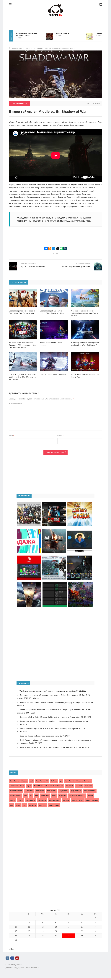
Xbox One (42, 805)
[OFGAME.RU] (55, 6)
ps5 (36, 795)
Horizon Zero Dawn (17, 786)
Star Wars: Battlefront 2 (77, 795)
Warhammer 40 (54, 800)
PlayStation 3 (51, 790)
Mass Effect (38, 786)
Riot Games (45, 795)
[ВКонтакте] (46, 248)
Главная (14, 48)
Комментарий (16, 403)
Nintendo (88, 786)
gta (61, 781)
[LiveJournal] (65, 248)
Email (60, 436)
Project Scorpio (15, 795)
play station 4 (76, 790)
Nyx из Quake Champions (33, 266)
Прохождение (54, 805)
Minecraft (79, 786)
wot (11, 805)
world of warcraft (92, 800)
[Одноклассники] (49, 248)
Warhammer (42, 800)
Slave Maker (88, 33)
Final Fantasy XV (42, 781)
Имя (11, 436)
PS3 (25, 795)
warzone (66, 800)
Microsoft (69, 786)
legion (29, 786)
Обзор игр (32, 48)
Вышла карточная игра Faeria (76, 266)
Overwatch (29, 790)
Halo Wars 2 (69, 781)
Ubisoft (20, 800)
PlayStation (40, 790)
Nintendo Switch (16, 790)
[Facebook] (12, 958)
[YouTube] (17, 958)
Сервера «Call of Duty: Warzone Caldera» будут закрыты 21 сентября (50, 717)
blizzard (24, 781)
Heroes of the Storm (83, 781)
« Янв (11, 949)
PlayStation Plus (89, 790)
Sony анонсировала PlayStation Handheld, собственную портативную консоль (53, 721)
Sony (54, 795)
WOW (18, 805)
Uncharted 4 (30, 800)
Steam (90, 795)
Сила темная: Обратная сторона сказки (13, 34)
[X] (57, 248)
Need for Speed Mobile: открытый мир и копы (39, 736)
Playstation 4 (63, 790)
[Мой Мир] (53, 248)
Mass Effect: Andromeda (54, 786)
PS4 (31, 795)
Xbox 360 (32, 805)
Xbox (24, 805)
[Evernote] (61, 248)
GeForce (54, 781)
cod (31, 781)
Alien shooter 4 (49, 33)
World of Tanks (77, 800)
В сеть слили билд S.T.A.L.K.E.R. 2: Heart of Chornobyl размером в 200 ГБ (52, 728)
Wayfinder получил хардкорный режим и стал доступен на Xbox (47, 691)
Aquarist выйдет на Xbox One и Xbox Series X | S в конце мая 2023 (48, 747)
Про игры (23, 48)
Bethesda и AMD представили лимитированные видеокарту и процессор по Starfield (56, 702)
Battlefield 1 (14, 781)
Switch (12, 800)
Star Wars (62, 795)
